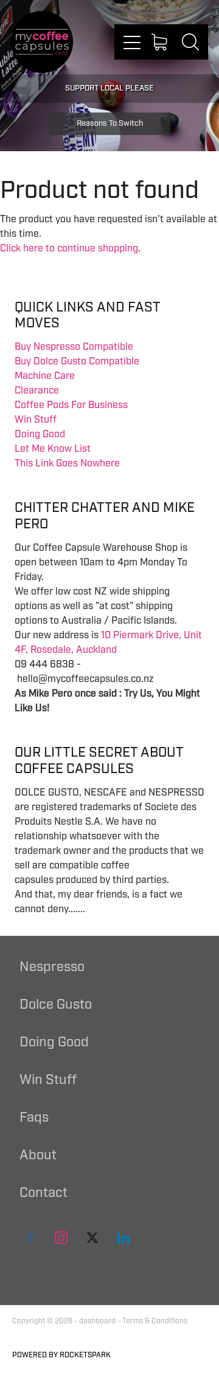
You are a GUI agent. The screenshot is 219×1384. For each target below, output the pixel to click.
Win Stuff (36, 420)
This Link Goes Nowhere (67, 463)
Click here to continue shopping (69, 248)
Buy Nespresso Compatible (74, 347)
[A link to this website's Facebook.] (30, 1238)
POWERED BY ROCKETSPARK (61, 1355)
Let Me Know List (53, 449)
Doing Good (40, 434)
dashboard (97, 1321)
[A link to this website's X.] (92, 1238)
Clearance (37, 390)
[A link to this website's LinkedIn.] (123, 1238)
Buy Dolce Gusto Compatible (77, 361)
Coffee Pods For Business (71, 405)
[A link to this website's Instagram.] (61, 1238)
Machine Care (45, 376)
